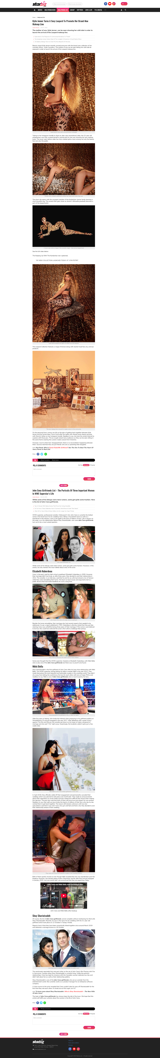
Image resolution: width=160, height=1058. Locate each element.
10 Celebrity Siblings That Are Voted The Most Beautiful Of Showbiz (52, 41)
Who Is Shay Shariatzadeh (73, 991)
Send (89, 479)
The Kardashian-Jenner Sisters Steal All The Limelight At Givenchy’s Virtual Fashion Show (58, 39)
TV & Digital (98, 10)
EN (123, 4)
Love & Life (88, 10)
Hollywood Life (41, 17)
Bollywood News (50, 10)
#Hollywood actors (46, 1009)
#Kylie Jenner (55, 460)
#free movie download (59, 4)
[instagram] (114, 3)
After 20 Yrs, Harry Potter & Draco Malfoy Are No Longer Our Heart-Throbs (54, 511)
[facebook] (105, 3)
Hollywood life (63, 10)
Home (33, 17)
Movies (40, 10)
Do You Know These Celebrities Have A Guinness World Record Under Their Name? (56, 508)
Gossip (72, 10)
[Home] (34, 10)
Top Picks (80, 10)
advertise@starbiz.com (40, 1049)
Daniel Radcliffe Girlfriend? (58, 448)
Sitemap (70, 1045)
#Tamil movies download (74, 4)
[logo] (39, 3)
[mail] (118, 3)
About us (70, 1040)
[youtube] (109, 3)
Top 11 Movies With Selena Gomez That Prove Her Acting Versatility (52, 506)
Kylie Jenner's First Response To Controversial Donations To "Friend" (52, 36)
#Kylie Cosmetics (45, 460)
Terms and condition (73, 1043)
